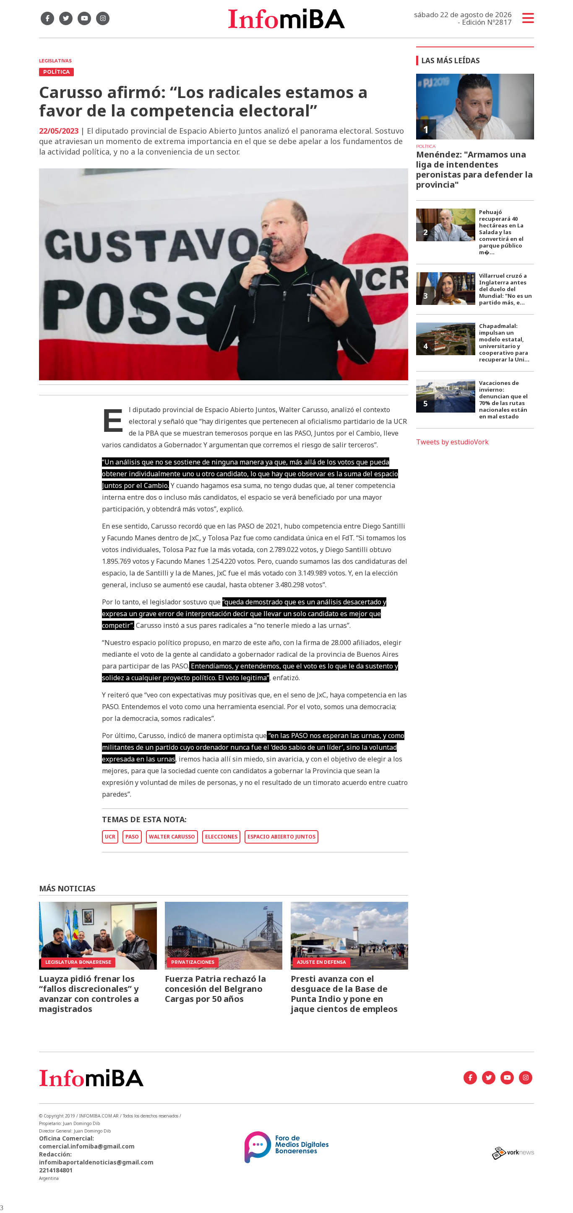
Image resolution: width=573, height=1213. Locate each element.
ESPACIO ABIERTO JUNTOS (281, 836)
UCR (110, 836)
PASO (132, 836)
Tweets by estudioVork (452, 441)
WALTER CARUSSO (172, 836)
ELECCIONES (221, 836)
